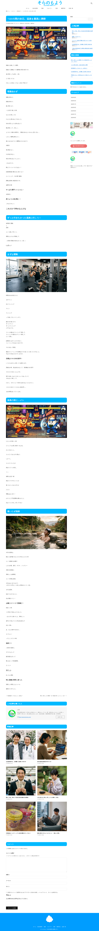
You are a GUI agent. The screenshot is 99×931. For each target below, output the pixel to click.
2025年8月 (73, 110)
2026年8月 (73, 97)
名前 (7, 874)
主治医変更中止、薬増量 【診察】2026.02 (82, 44)
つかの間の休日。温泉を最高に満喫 (79, 65)
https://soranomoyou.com (24, 717)
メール (8, 880)
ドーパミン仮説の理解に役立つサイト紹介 (82, 40)
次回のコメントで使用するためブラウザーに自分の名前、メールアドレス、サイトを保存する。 (33, 892)
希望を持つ (22, 23)
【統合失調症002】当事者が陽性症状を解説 (82, 48)
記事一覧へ (60, 717)
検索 (71, 16)
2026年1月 (73, 104)
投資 (54, 926)
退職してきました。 (76, 36)
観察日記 (32, 23)
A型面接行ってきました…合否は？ (79, 68)
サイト (8, 886)
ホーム (34, 926)
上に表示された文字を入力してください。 (17, 898)
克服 (45, 926)
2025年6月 (73, 117)
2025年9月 (73, 107)
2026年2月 (73, 100)
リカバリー (17, 23)
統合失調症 (39, 926)
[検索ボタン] (91, 3)
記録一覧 (64, 926)
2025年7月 (73, 114)
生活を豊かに (27, 23)
